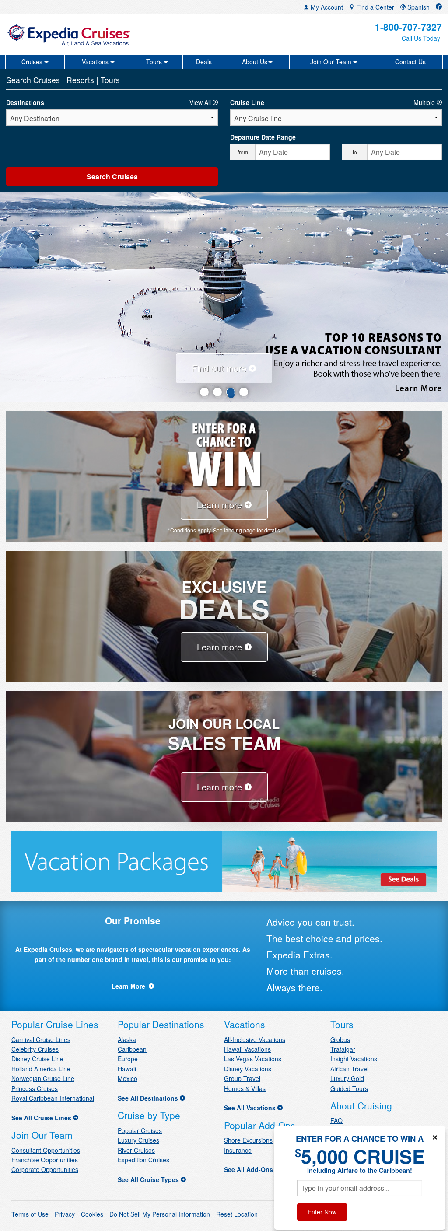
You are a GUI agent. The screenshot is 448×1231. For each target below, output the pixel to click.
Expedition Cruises (143, 1159)
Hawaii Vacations (247, 1049)
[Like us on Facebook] (439, 7)
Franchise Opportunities (44, 1159)
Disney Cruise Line (37, 1058)
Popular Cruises (140, 1130)
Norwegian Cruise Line (42, 1078)
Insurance (238, 1150)
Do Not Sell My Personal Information (159, 1214)
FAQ (336, 1120)
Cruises (47, 79)
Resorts (81, 79)
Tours (110, 79)
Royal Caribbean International (52, 1098)
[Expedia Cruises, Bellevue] (77, 34)
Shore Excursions (248, 1140)
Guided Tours (349, 1088)
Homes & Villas (245, 1088)
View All (201, 102)
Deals (204, 61)
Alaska (127, 1039)
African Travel (349, 1068)
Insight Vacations (353, 1058)
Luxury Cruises (138, 1140)
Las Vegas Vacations (252, 1058)
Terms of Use (30, 1214)
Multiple (425, 102)
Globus (340, 1039)
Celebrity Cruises (35, 1049)
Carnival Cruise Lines (40, 1039)
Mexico (127, 1078)
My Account (326, 7)
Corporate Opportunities (44, 1169)
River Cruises (136, 1150)
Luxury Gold (347, 1078)
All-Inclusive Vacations (254, 1039)
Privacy (65, 1214)
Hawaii (127, 1068)
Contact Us (410, 61)
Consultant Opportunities (45, 1150)
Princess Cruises (34, 1088)
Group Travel (242, 1078)
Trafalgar (342, 1049)
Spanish (418, 7)
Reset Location (237, 1214)
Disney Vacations (247, 1068)
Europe (128, 1058)
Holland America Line (40, 1068)
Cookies (92, 1214)
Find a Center (374, 7)
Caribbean (132, 1049)
